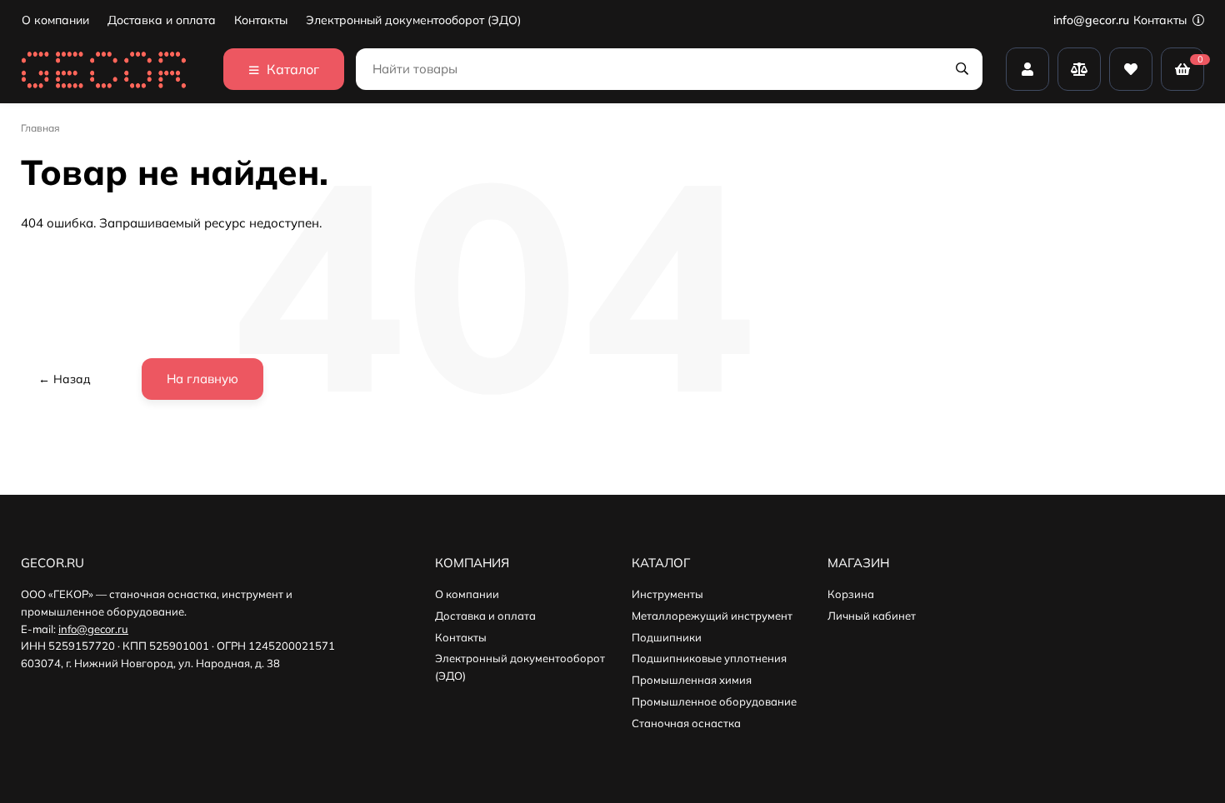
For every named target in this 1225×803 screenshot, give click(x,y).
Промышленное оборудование (714, 701)
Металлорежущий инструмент (712, 615)
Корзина (851, 594)
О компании (55, 20)
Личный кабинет (872, 615)
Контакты (261, 20)
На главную (202, 379)
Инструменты (667, 594)
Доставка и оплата (162, 20)
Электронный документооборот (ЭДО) (413, 20)
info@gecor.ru (1091, 19)
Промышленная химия (692, 679)
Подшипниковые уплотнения (709, 658)
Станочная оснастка (686, 723)
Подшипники (667, 637)
